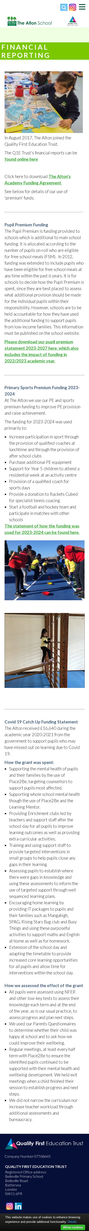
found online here (21, 159)
